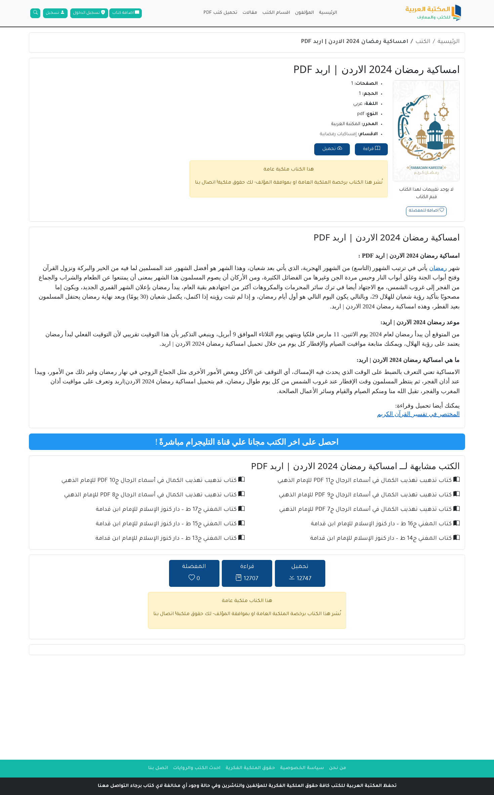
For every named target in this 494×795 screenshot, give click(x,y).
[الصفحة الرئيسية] (433, 13)
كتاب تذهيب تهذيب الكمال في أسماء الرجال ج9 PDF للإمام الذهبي (366, 495)
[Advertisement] (247, 707)
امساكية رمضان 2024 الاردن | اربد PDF (354, 42)
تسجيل (53, 13)
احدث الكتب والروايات (196, 768)
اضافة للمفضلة (424, 211)
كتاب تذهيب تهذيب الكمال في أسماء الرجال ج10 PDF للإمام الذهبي (149, 481)
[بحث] (35, 13)
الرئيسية (328, 12)
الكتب (422, 42)
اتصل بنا (158, 768)
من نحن (337, 768)
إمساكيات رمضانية (338, 134)
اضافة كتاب (123, 13)
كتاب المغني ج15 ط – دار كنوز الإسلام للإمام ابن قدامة (167, 524)
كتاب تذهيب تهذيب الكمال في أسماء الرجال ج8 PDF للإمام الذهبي (151, 495)
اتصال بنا (205, 183)
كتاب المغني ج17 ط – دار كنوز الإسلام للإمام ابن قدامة (167, 510)
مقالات (249, 12)
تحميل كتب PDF (220, 12)
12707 (249, 573)
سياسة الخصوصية (302, 768)
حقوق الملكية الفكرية (250, 768)
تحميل (329, 149)
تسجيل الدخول (87, 13)
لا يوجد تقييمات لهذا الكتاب (426, 193)
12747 (301, 573)
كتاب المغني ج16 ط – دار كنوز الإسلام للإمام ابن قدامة (382, 524)
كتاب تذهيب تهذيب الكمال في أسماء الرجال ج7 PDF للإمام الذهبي (366, 510)
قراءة (369, 149)
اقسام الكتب (276, 12)
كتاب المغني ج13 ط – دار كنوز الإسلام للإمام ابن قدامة (166, 539)
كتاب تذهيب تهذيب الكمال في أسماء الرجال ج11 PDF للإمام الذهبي (365, 481)
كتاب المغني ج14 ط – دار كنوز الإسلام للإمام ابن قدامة (381, 539)
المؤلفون (304, 12)
